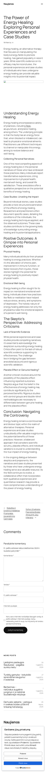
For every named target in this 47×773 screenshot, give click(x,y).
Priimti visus (23, 763)
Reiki (28, 125)
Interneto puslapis (10, 606)
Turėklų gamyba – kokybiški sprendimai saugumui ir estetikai (17, 677)
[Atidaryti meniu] (41, 4)
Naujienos (9, 3)
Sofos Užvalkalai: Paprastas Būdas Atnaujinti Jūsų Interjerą (33, 513)
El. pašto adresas (10, 595)
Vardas (7, 584)
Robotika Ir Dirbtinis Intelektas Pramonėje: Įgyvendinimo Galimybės (12, 513)
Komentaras (9, 555)
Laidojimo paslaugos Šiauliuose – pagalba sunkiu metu (14, 665)
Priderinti (23, 754)
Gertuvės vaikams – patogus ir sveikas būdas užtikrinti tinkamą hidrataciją (18, 704)
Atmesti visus (23, 758)
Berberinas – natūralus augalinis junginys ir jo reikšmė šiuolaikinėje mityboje (14, 691)
